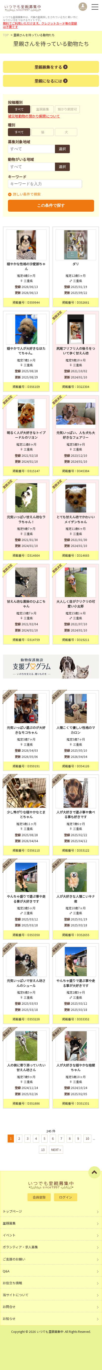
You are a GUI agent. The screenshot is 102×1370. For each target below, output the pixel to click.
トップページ (12, 1211)
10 (87, 1138)
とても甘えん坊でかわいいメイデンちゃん (75, 519)
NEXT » (56, 1149)
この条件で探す (51, 205)
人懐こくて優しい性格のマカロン (75, 730)
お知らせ (9, 1318)
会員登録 (39, 1197)
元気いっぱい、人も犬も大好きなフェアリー (75, 435)
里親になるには (48, 81)
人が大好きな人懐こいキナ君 (75, 899)
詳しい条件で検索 (27, 194)
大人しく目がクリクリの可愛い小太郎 (75, 604)
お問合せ (9, 1306)
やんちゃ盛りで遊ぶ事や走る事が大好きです (26, 899)
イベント (9, 1235)
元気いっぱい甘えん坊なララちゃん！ (26, 519)
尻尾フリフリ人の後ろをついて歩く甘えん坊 (75, 351)
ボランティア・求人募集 (20, 1247)
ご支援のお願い (14, 1259)
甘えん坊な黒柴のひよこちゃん (26, 604)
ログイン (65, 1197)
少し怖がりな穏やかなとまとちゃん (26, 814)
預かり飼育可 (67, 109)
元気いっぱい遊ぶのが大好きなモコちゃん (26, 730)
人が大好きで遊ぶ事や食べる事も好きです (75, 814)
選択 (62, 148)
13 (43, 1149)
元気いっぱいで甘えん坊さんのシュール (26, 983)
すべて (19, 109)
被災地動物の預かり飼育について (34, 116)
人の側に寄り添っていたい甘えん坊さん (26, 1067)
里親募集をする (48, 67)
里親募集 (42, 109)
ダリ (76, 263)
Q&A (6, 1271)
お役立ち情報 (12, 1283)
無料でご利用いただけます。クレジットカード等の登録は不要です (40, 25)
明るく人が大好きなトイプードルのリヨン (26, 435)
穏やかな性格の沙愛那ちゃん (26, 266)
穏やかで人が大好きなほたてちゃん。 (26, 351)
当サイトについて (15, 1294)
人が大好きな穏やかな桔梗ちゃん (75, 1067)
